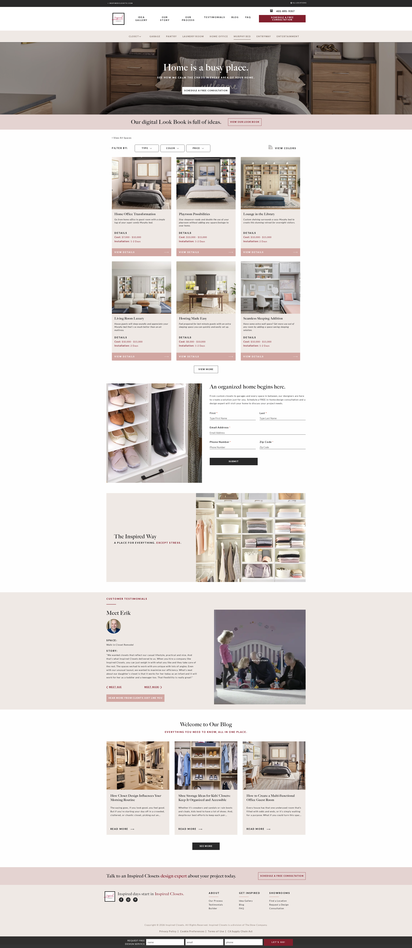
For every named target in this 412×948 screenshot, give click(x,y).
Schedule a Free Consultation (206, 90)
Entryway (264, 36)
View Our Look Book (244, 122)
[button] (120, 688)
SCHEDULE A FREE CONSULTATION (282, 18)
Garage (155, 36)
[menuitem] (141, 19)
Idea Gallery (141, 18)
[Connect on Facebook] (121, 899)
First (213, 413)
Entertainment (288, 36)
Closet (134, 36)
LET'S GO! (278, 942)
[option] (206, 657)
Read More (119, 829)
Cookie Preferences (192, 931)
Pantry (171, 36)
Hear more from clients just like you (135, 698)
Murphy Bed (242, 36)
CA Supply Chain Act (240, 931)
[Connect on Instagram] (128, 899)
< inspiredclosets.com (120, 3)
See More (206, 846)
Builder (213, 908)
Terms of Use (216, 931)
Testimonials (214, 17)
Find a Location (278, 900)
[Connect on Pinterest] (135, 899)
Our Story (164, 18)
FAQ (248, 17)
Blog (235, 17)
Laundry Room (193, 36)
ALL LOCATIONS (299, 3)
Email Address (220, 427)
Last (262, 413)
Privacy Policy (168, 931)
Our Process (188, 18)
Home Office (219, 36)
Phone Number (220, 441)
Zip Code (266, 441)
